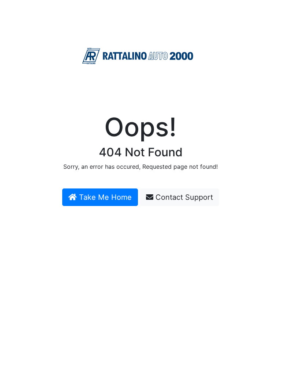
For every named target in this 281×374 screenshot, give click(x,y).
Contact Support (183, 197)
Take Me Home (104, 197)
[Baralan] (137, 56)
